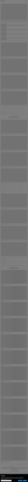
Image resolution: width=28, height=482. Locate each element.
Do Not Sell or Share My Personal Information (6, 480)
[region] (14, 478)
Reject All (25, 480)
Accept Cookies (20, 480)
